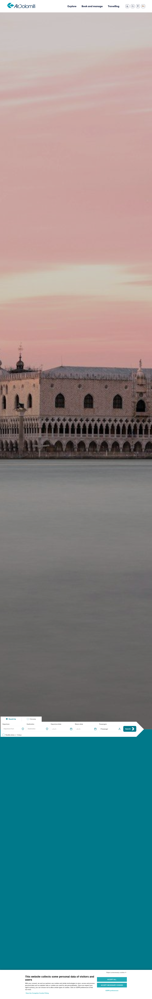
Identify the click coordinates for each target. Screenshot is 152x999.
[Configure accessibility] (138, 6)
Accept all (111, 979)
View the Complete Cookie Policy (37, 993)
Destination (30, 724)
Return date (79, 724)
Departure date (56, 724)
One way (33, 719)
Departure (5, 724)
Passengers (103, 724)
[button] (110, 729)
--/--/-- (54, 729)
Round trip (12, 719)
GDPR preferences (111, 990)
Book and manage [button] (92, 6)
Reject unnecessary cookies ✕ (116, 972)
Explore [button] (72, 6)
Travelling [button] (113, 6)
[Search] (133, 6)
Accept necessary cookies (112, 985)
